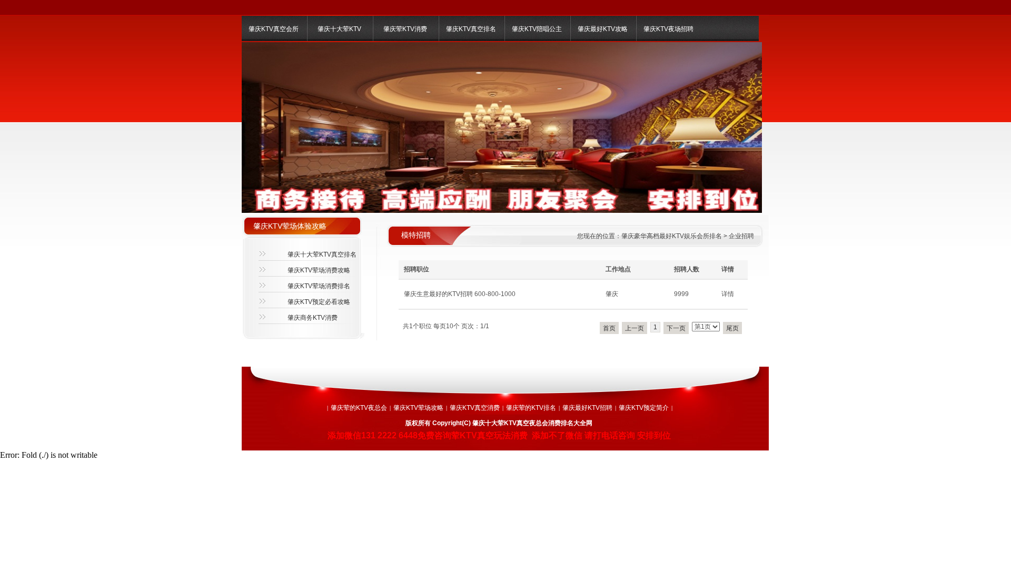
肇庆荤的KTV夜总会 (359, 407)
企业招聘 (741, 236)
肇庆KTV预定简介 (644, 407)
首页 (609, 328)
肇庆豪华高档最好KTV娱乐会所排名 (671, 236)
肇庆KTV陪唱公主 (537, 29)
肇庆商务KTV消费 (313, 317)
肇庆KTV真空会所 (274, 29)
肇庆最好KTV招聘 (587, 407)
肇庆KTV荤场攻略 (418, 407)
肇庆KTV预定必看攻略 (319, 302)
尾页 (732, 328)
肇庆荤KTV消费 (405, 29)
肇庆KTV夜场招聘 (668, 29)
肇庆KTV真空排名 (471, 29)
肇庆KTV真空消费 (475, 407)
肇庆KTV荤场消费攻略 (319, 270)
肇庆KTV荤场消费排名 (319, 286)
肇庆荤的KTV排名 (531, 407)
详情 (727, 294)
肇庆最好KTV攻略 (603, 29)
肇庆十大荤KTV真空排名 (322, 254)
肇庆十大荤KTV (339, 29)
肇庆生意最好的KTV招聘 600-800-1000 (460, 294)
